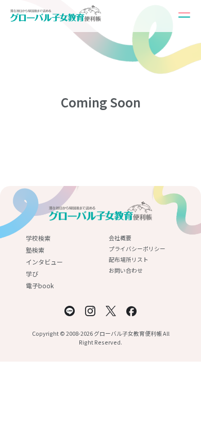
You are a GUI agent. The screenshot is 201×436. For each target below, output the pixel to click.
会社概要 (120, 237)
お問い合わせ (126, 270)
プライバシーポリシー (137, 248)
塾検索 (35, 249)
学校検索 (38, 237)
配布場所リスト (128, 259)
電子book (40, 285)
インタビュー (44, 261)
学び (32, 273)
